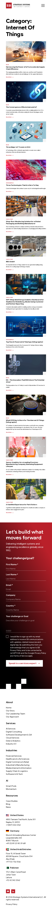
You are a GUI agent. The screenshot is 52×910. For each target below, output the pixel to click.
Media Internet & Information (18, 768)
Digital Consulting (14, 731)
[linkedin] (13, 891)
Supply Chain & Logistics (17, 771)
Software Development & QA (19, 734)
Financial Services (14, 756)
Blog (8, 804)
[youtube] (8, 891)
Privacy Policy (11, 904)
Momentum (11, 789)
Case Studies (12, 801)
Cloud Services (12, 737)
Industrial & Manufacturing (17, 765)
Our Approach (12, 716)
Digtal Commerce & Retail (17, 762)
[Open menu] (43, 5)
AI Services (11, 728)
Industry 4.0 (11, 744)
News (8, 807)
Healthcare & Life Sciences (17, 759)
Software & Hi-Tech (14, 774)
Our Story (10, 710)
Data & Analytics (13, 741)
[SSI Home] (18, 5)
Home (8, 707)
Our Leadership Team (15, 713)
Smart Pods (11, 786)
